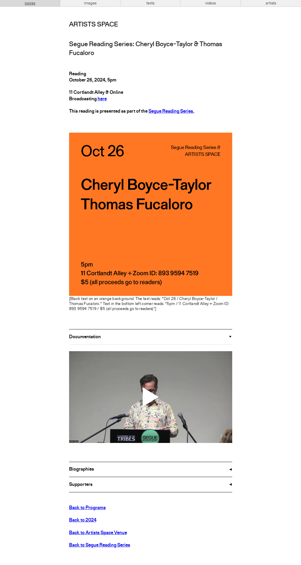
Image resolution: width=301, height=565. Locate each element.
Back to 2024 (82, 520)
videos (210, 3)
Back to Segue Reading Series (99, 545)
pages (30, 3)
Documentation (85, 337)
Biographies (81, 469)
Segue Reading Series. (171, 111)
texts (150, 3)
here (102, 99)
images (90, 3)
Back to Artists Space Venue (98, 533)
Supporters (81, 484)
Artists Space (93, 24)
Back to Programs (87, 508)
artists (271, 3)
